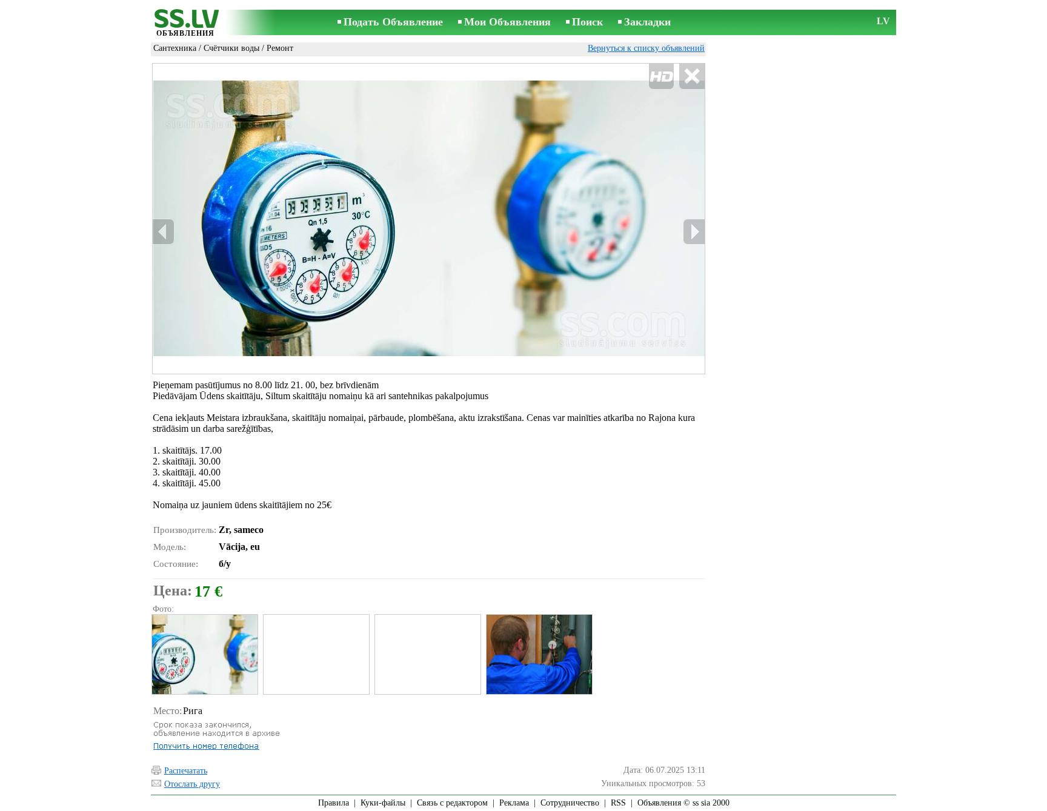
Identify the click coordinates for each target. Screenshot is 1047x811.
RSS (618, 802)
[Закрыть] (692, 77)
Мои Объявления (507, 22)
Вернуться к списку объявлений (646, 48)
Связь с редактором (452, 802)
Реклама (514, 802)
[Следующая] (694, 232)
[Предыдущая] (163, 232)
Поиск (587, 22)
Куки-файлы (383, 802)
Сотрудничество (569, 802)
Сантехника (174, 48)
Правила (333, 802)
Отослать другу (192, 784)
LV (883, 21)
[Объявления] (185, 23)
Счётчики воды (231, 48)
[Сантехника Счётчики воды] (204, 654)
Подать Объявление (393, 22)
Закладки (647, 22)
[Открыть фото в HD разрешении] (428, 218)
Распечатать (185, 770)
